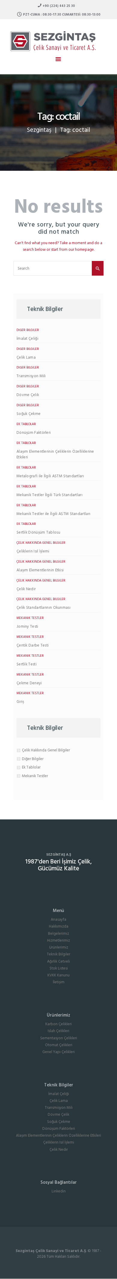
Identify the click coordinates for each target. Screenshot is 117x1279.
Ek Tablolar (26, 424)
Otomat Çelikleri (58, 1045)
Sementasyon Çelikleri (58, 1038)
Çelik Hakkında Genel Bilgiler (40, 543)
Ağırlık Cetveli (58, 961)
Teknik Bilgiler (58, 954)
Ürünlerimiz (58, 947)
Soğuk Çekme (28, 414)
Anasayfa (58, 919)
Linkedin (59, 1191)
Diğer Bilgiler (27, 330)
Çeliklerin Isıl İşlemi (33, 552)
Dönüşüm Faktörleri (33, 433)
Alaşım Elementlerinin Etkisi (40, 570)
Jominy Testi (27, 627)
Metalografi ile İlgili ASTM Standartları (50, 476)
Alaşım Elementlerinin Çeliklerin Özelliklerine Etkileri (55, 454)
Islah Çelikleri (58, 1031)
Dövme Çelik (27, 395)
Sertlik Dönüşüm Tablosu (38, 533)
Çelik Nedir (26, 589)
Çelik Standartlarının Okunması (43, 608)
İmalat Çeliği (27, 339)
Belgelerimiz (58, 934)
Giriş (20, 702)
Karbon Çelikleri (58, 1024)
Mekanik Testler (30, 618)
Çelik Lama (26, 358)
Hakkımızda (58, 926)
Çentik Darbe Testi (32, 646)
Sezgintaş (39, 130)
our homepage (81, 250)
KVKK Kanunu (58, 975)
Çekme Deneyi (29, 683)
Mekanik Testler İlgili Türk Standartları (49, 495)
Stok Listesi (59, 968)
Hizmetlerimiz (58, 940)
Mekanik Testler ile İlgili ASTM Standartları (53, 514)
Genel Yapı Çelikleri (58, 1052)
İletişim (58, 982)
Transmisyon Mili (31, 376)
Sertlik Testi (26, 665)
